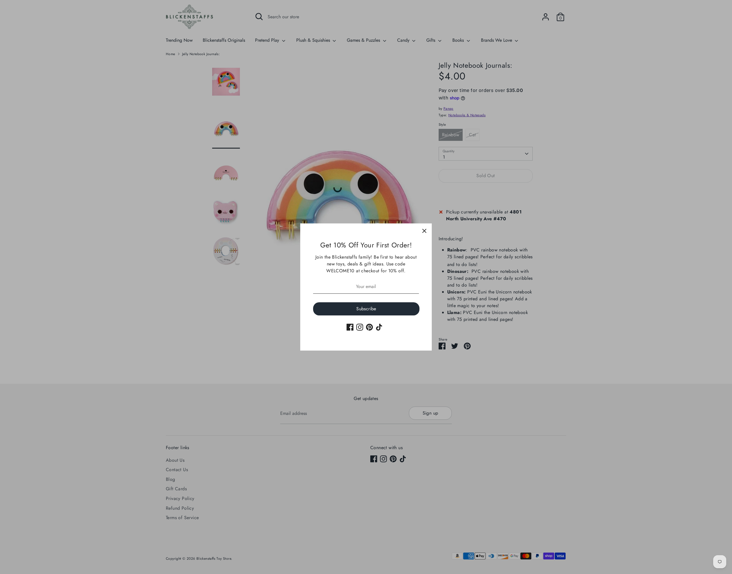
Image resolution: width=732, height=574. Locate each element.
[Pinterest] (369, 327)
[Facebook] (350, 327)
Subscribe (366, 308)
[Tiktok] (379, 327)
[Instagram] (359, 327)
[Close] (424, 231)
